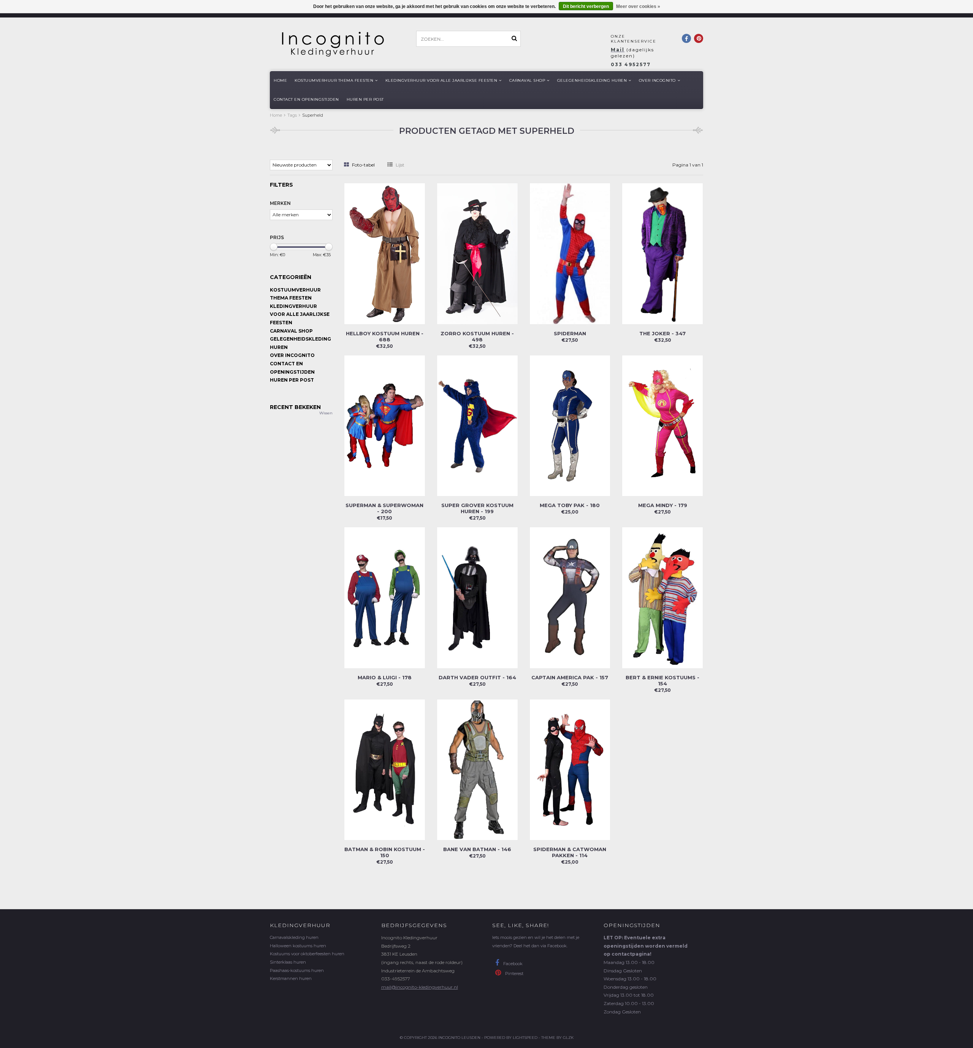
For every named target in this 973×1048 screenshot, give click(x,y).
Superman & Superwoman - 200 (384, 508)
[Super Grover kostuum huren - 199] (477, 425)
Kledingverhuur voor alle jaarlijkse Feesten (441, 80)
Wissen (326, 413)
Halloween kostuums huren (298, 945)
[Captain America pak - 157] (570, 597)
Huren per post (365, 99)
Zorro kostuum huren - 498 (477, 336)
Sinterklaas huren (288, 962)
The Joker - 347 (662, 333)
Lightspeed (525, 1037)
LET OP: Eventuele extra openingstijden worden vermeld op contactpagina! (646, 946)
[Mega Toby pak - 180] (570, 425)
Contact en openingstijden (306, 99)
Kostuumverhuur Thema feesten (334, 80)
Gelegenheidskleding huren (592, 80)
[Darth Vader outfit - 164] (477, 597)
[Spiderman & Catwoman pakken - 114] (570, 769)
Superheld (312, 115)
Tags (292, 115)
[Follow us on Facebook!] (686, 38)
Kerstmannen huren (291, 978)
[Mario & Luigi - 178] (384, 597)
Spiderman (570, 333)
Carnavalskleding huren (294, 937)
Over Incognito (657, 80)
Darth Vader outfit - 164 (477, 677)
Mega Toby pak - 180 (570, 505)
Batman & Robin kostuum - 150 (384, 852)
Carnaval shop (527, 80)
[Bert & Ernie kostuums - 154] (662, 597)
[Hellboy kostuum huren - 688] (384, 253)
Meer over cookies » (638, 6)
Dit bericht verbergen (586, 6)
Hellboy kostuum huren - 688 (384, 336)
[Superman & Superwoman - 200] (384, 425)
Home (280, 80)
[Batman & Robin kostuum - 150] (384, 769)
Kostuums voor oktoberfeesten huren (307, 953)
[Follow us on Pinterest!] (698, 38)
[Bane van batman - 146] (477, 769)
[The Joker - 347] (662, 253)
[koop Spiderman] (570, 253)
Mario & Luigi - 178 (385, 677)
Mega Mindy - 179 (662, 505)
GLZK (568, 1037)
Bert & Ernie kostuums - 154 (662, 680)
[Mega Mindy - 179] (662, 425)
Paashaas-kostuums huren (297, 970)
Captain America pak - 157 (569, 677)
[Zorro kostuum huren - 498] (477, 253)
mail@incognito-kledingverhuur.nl (419, 987)
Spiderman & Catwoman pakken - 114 (569, 852)
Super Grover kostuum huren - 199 (477, 508)
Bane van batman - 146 (477, 849)
